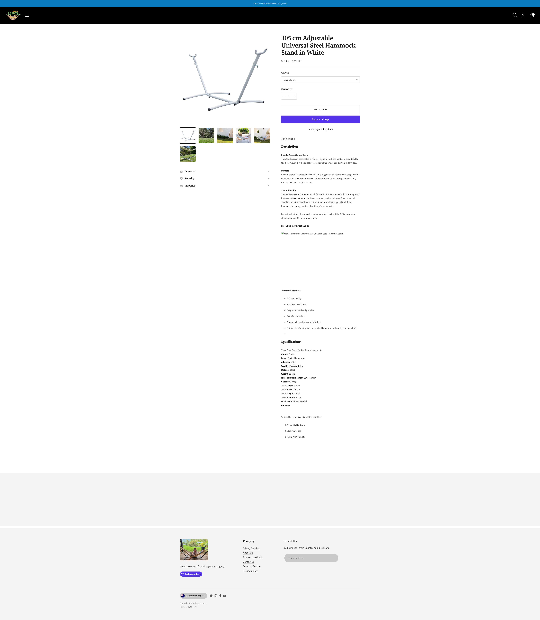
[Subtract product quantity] (284, 96)
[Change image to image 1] (188, 135)
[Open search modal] (515, 15)
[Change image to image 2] (206, 135)
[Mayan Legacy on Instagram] (215, 596)
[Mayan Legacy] (13, 15)
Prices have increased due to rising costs (270, 3)
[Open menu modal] (27, 15)
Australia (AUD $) (193, 595)
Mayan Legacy (201, 603)
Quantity (286, 89)
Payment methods (252, 557)
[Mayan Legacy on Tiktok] (220, 596)
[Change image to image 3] (225, 135)
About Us (248, 552)
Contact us (248, 561)
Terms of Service (251, 566)
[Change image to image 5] (262, 135)
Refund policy (250, 570)
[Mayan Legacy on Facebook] (211, 596)
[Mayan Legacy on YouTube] (224, 596)
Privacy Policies (251, 548)
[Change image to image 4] (243, 135)
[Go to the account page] (523, 15)
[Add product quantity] (294, 96)
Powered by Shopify (188, 607)
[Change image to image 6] (188, 154)
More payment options (321, 129)
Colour (285, 73)
